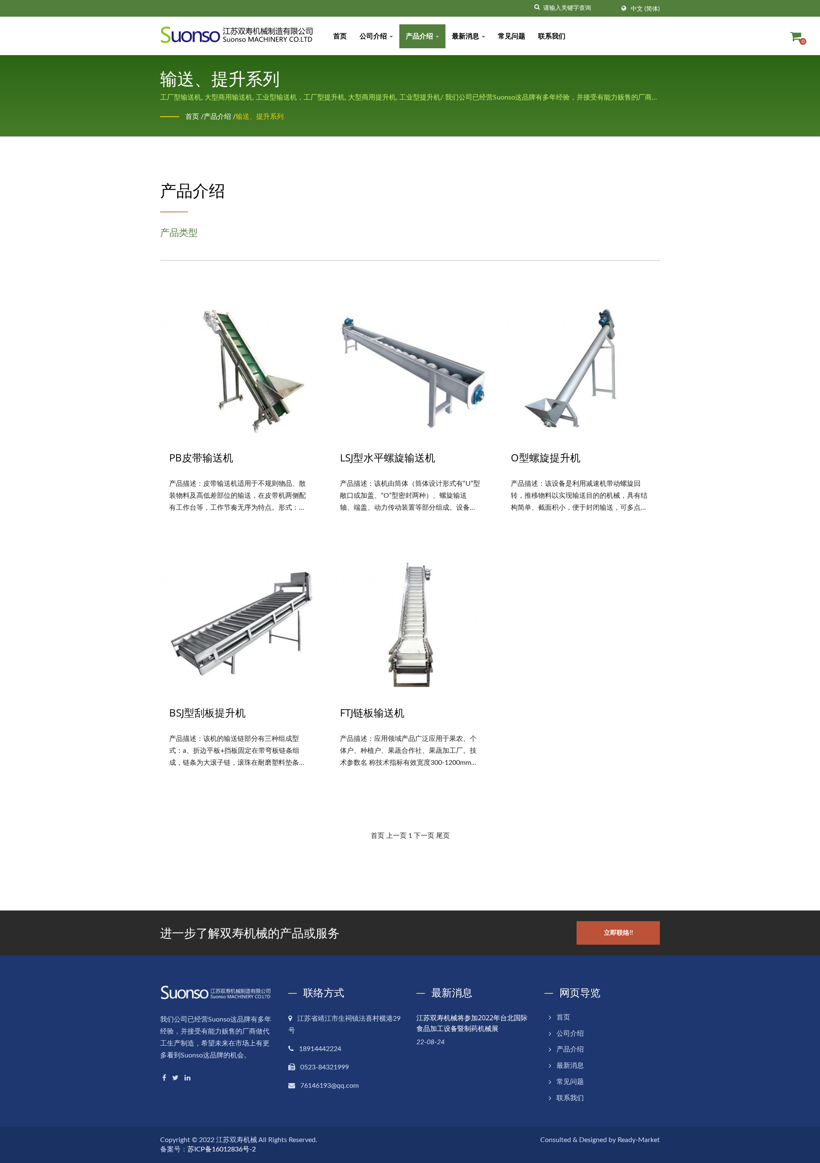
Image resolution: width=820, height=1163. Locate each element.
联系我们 (551, 36)
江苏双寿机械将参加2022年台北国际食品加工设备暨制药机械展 (471, 1023)
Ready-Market (639, 1140)
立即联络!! (618, 933)
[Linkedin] (187, 1077)
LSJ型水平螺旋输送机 (387, 457)
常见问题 (511, 36)
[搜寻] (536, 7)
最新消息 (466, 36)
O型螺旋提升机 (545, 457)
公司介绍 (374, 36)
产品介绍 (420, 36)
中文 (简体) (645, 9)
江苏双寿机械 (236, 1140)
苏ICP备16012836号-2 (221, 1149)
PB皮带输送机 (201, 457)
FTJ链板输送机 (372, 712)
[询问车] (795, 36)
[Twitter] (175, 1077)
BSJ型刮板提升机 (207, 712)
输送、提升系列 (260, 116)
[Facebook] (164, 1077)
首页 (340, 36)
